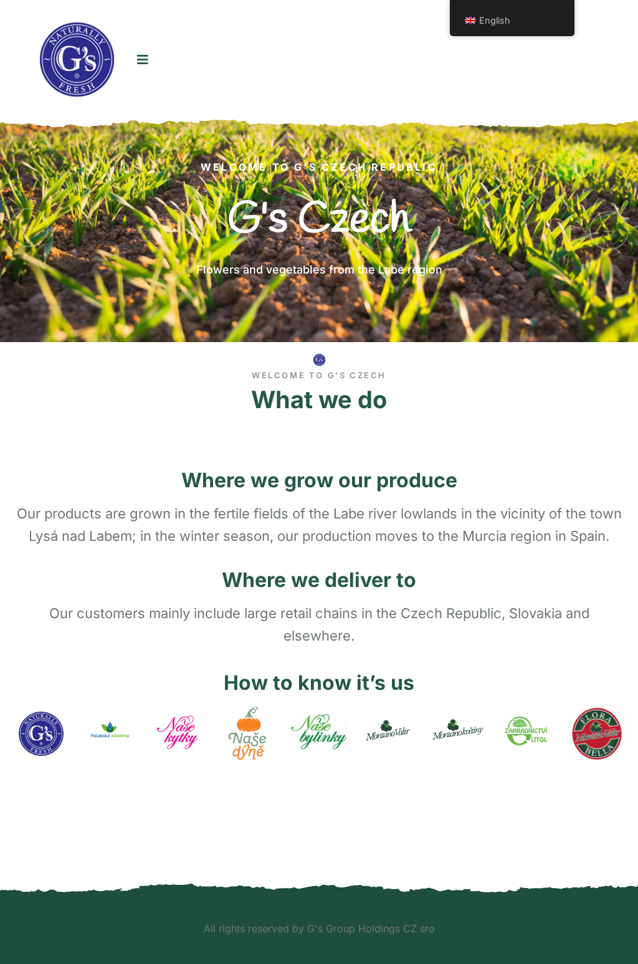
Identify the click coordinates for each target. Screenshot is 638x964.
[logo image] (77, 59)
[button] (29, 227)
